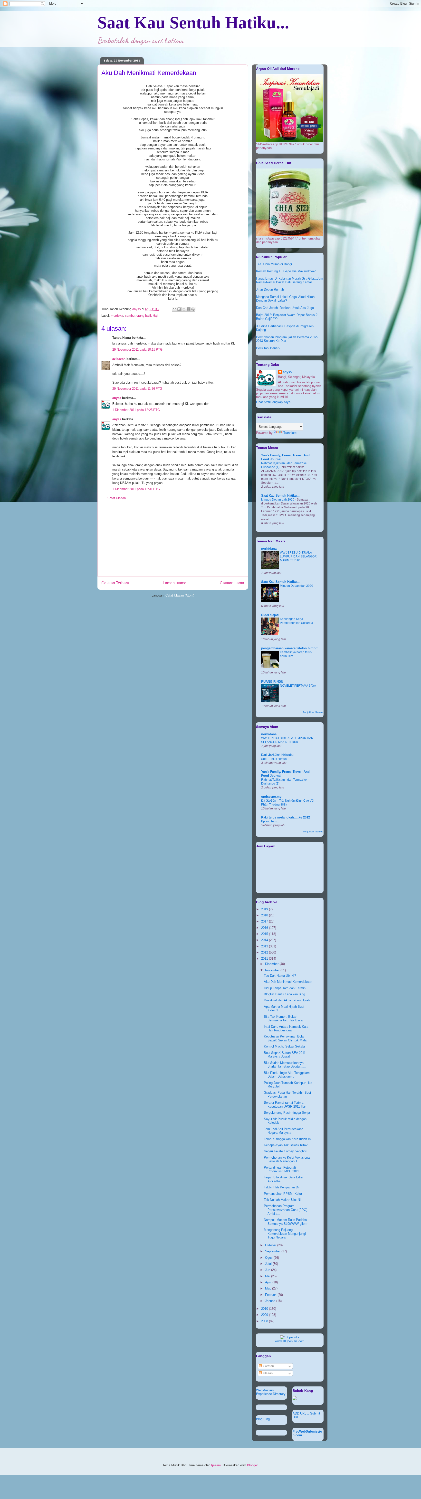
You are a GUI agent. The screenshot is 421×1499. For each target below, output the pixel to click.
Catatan (268, 1366)
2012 (265, 952)
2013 (265, 946)
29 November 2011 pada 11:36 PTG (137, 388)
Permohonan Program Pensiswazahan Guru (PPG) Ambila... (285, 1209)
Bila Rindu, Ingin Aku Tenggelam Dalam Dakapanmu (287, 1075)
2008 (265, 1321)
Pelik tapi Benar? (268, 348)
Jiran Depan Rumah (270, 289)
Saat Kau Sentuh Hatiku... (193, 22)
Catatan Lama (232, 583)
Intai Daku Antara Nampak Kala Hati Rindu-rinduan (286, 1028)
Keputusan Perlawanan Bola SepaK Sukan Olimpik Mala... (286, 1038)
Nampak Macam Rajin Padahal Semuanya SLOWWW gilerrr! (286, 1222)
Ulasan (267, 1373)
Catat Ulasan (116, 498)
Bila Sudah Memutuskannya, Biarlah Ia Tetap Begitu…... (285, 1065)
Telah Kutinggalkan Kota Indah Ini (287, 1139)
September (273, 1251)
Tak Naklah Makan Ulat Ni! (283, 1200)
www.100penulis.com (290, 1341)
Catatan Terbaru (115, 583)
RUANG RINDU (272, 681)
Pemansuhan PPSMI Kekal (283, 1193)
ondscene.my (271, 796)
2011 (265, 958)
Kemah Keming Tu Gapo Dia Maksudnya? (286, 271)
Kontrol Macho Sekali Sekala (284, 1046)
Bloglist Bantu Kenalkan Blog (284, 994)
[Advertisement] (172, 542)
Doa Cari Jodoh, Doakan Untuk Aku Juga (285, 308)
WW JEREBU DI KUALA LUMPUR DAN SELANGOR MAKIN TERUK (298, 556)
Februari (271, 1295)
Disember (272, 964)
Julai (269, 1264)
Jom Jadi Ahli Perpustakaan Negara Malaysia (283, 1131)
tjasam (216, 1465)
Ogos (269, 1257)
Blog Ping (263, 1419)
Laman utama (174, 583)
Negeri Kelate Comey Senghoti (285, 1151)
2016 (265, 928)
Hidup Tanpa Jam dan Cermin (285, 988)
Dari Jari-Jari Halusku (277, 755)
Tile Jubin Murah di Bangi (274, 264)
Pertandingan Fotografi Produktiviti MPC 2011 (281, 1169)
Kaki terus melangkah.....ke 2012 (285, 817)
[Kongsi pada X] (183, 309)
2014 (265, 940)
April (268, 1282)
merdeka (117, 315)
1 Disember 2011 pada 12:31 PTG (136, 489)
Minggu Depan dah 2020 (278, 499)
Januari (270, 1301)
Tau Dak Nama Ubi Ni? (280, 975)
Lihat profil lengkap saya (273, 402)
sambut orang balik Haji (141, 315)
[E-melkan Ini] (174, 309)
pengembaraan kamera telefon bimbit (289, 648)
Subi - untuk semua (274, 759)
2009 (265, 1315)
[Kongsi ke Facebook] (188, 309)
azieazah (118, 359)
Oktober (271, 1245)
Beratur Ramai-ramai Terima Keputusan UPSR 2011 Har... (286, 1104)
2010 (265, 1308)
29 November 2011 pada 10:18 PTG (137, 349)
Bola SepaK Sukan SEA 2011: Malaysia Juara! (285, 1055)
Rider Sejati (270, 615)
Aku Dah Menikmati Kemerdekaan (288, 982)
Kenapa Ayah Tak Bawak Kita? (285, 1145)
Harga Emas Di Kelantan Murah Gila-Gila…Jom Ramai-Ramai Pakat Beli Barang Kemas (289, 280)
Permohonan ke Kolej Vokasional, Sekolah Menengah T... (287, 1159)
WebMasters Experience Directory (271, 1392)
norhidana (269, 548)
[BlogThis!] (179, 309)
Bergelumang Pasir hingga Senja (287, 1112)
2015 (265, 934)
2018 (265, 915)
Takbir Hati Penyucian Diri (282, 1187)
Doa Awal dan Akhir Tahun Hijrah (287, 1000)
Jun (268, 1270)
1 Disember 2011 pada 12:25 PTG (136, 410)
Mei (268, 1276)
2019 (265, 909)
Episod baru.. (270, 821)
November (272, 970)
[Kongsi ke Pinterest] (193, 309)
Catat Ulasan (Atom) (179, 595)
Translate (290, 433)
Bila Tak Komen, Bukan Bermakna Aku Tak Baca (283, 1018)
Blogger (252, 1465)
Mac (268, 1288)
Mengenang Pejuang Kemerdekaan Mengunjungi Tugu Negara (285, 1233)
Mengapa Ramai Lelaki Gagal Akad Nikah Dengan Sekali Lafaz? (285, 299)
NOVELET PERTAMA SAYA (298, 685)
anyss (116, 398)
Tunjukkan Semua (313, 712)
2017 (265, 921)
